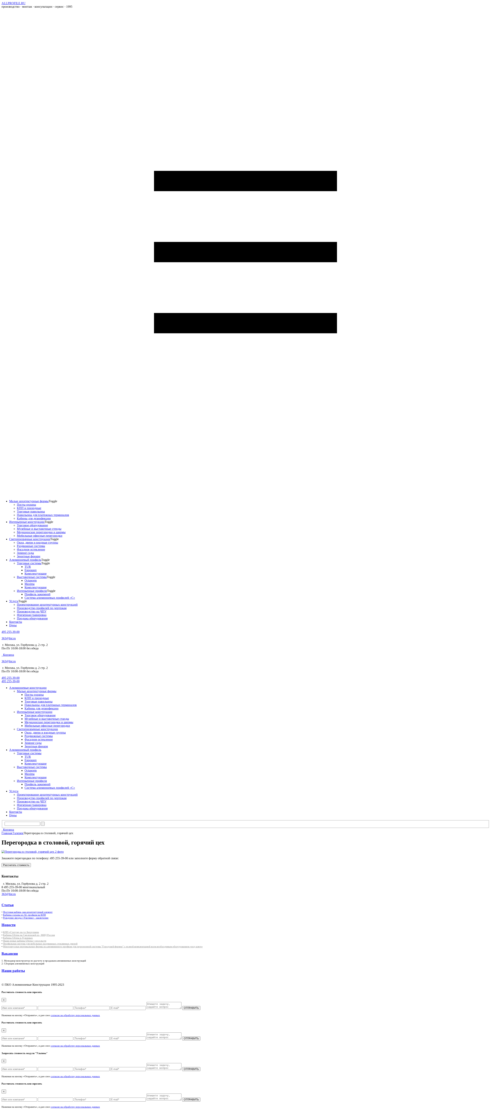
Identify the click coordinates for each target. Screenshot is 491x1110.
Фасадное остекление (31, 549)
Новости (9, 925)
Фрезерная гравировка (31, 615)
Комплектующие (36, 573)
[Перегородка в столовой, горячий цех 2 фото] (33, 851)
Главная (7, 833)
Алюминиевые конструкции (28, 687)
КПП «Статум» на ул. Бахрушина (21, 932)
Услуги (13, 601)
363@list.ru (9, 638)
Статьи (8, 905)
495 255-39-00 (11, 631)
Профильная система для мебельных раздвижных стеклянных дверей (40, 943)
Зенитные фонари (28, 556)
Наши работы (13, 971)
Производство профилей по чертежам (42, 608)
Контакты (15, 621)
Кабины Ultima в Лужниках (18, 937)
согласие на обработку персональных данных (75, 1015)
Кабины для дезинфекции (34, 518)
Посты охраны (26, 504)
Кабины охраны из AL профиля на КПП (24, 914)
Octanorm (31, 580)
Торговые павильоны (31, 511)
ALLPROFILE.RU (14, 3)
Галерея (18, 833)
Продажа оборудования (32, 618)
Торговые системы (29, 563)
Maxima (30, 584)
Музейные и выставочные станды (47, 718)
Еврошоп (31, 570)
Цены (13, 625)
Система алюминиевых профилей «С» (50, 597)
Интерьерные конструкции (27, 521)
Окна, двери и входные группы (37, 542)
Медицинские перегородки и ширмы (41, 532)
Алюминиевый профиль (25, 559)
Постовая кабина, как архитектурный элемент (28, 912)
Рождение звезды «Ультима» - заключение (26, 917)
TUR (28, 566)
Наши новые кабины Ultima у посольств (24, 940)
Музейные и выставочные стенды (39, 528)
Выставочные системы (32, 577)
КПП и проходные (29, 508)
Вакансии (10, 954)
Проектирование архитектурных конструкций (47, 604)
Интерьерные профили (32, 590)
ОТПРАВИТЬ (191, 1008)
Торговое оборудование (32, 525)
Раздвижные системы (31, 546)
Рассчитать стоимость (16, 865)
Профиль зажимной (37, 594)
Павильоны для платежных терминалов (43, 515)
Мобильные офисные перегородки (39, 535)
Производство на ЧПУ (31, 611)
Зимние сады (25, 553)
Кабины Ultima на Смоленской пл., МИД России (29, 935)
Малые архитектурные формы (29, 501)
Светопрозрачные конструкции (29, 539)
